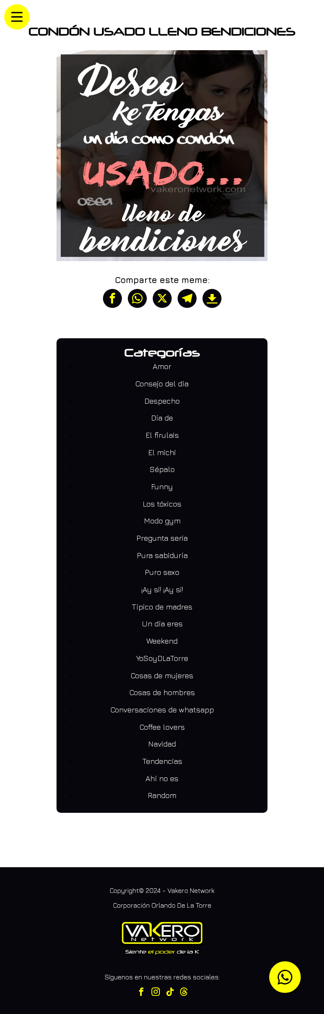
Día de (162, 417)
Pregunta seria (162, 538)
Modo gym (162, 520)
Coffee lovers (162, 727)
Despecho (162, 400)
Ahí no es (162, 778)
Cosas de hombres (162, 692)
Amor (162, 366)
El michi (162, 452)
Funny (162, 486)
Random (162, 795)
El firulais (162, 435)
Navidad (162, 743)
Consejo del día (162, 383)
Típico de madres (162, 606)
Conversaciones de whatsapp (162, 709)
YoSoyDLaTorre (162, 658)
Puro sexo (162, 572)
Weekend (162, 640)
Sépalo (162, 469)
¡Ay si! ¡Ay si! (162, 589)
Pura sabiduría (162, 555)
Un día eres (162, 623)
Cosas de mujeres (162, 675)
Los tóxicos (162, 503)
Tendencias (162, 761)
